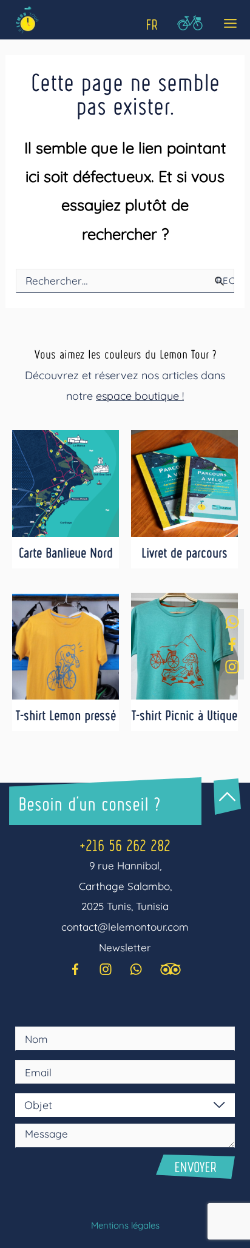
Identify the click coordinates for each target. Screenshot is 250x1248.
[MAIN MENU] (226, 24)
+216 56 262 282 (125, 845)
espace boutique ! (140, 396)
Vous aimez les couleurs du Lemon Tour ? (125, 354)
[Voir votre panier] (189, 25)
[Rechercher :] (125, 280)
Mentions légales (125, 1225)
